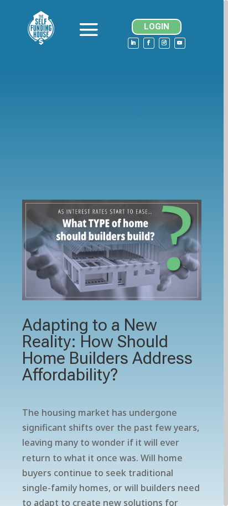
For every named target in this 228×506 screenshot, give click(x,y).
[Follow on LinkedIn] (133, 43)
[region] (114, 253)
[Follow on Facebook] (148, 43)
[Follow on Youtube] (179, 43)
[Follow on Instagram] (164, 43)
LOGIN (156, 27)
